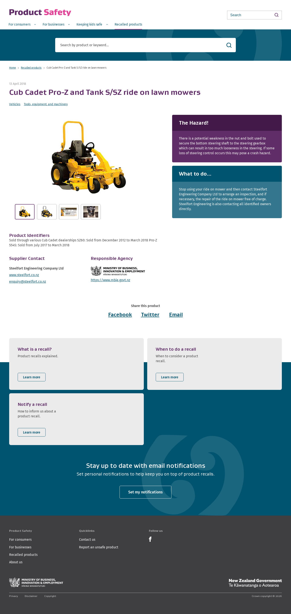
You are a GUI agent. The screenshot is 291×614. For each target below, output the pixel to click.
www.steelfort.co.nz (24, 274)
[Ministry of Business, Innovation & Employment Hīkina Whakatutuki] (36, 582)
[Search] (276, 15)
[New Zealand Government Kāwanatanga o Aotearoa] (255, 583)
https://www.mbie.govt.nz (110, 280)
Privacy (13, 596)
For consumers (20, 539)
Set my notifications (145, 492)
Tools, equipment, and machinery (46, 104)
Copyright (50, 596)
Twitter (150, 314)
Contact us (87, 539)
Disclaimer (31, 596)
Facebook (120, 314)
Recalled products (31, 67)
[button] (88, 157)
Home (12, 67)
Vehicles (14, 104)
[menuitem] (22, 24)
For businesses (20, 547)
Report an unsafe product (98, 547)
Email (176, 314)
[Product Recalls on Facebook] (150, 538)
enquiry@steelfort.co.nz (27, 281)
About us (15, 562)
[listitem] (76, 364)
